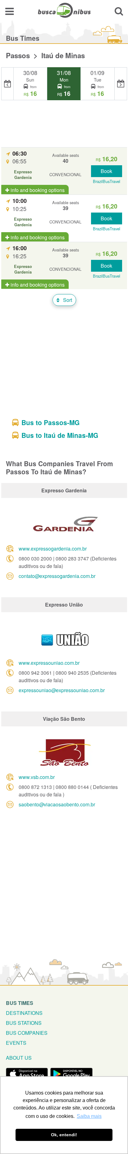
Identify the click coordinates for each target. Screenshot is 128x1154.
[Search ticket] (119, 11)
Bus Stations (24, 1022)
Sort (67, 299)
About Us (19, 1057)
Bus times (19, 1002)
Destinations (24, 1012)
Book (106, 171)
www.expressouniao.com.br (49, 662)
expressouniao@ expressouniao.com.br (62, 690)
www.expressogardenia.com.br (53, 548)
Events (16, 1042)
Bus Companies (27, 1032)
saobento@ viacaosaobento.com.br (57, 804)
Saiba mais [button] (89, 1116)
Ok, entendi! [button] (64, 1134)
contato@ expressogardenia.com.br (57, 575)
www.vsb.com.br (37, 777)
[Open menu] (9, 11)
